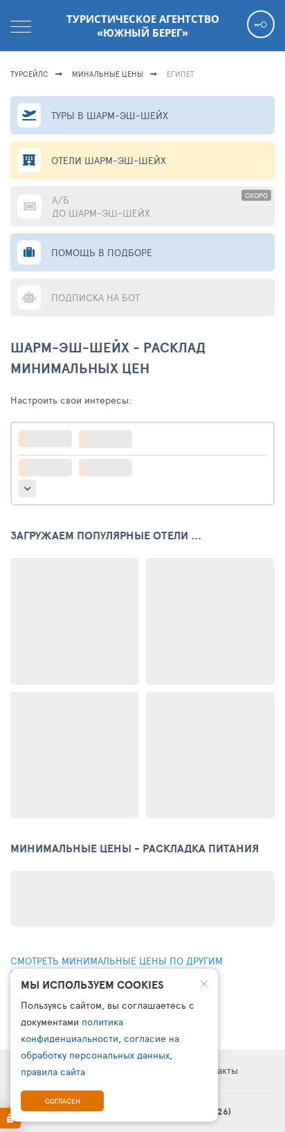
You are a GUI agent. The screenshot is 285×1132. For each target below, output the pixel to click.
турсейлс (29, 74)
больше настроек (27, 488)
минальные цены (107, 74)
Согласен (62, 1101)
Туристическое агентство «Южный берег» (142, 25)
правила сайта (53, 1071)
